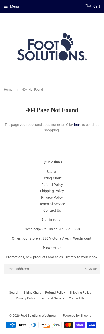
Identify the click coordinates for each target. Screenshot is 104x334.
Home (8, 89)
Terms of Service (52, 204)
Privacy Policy (52, 197)
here (77, 125)
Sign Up (91, 269)
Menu (14, 6)
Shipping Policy (52, 191)
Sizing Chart (52, 178)
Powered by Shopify (77, 315)
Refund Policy (52, 185)
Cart (96, 6)
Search (52, 172)
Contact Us (52, 210)
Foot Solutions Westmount (39, 315)
